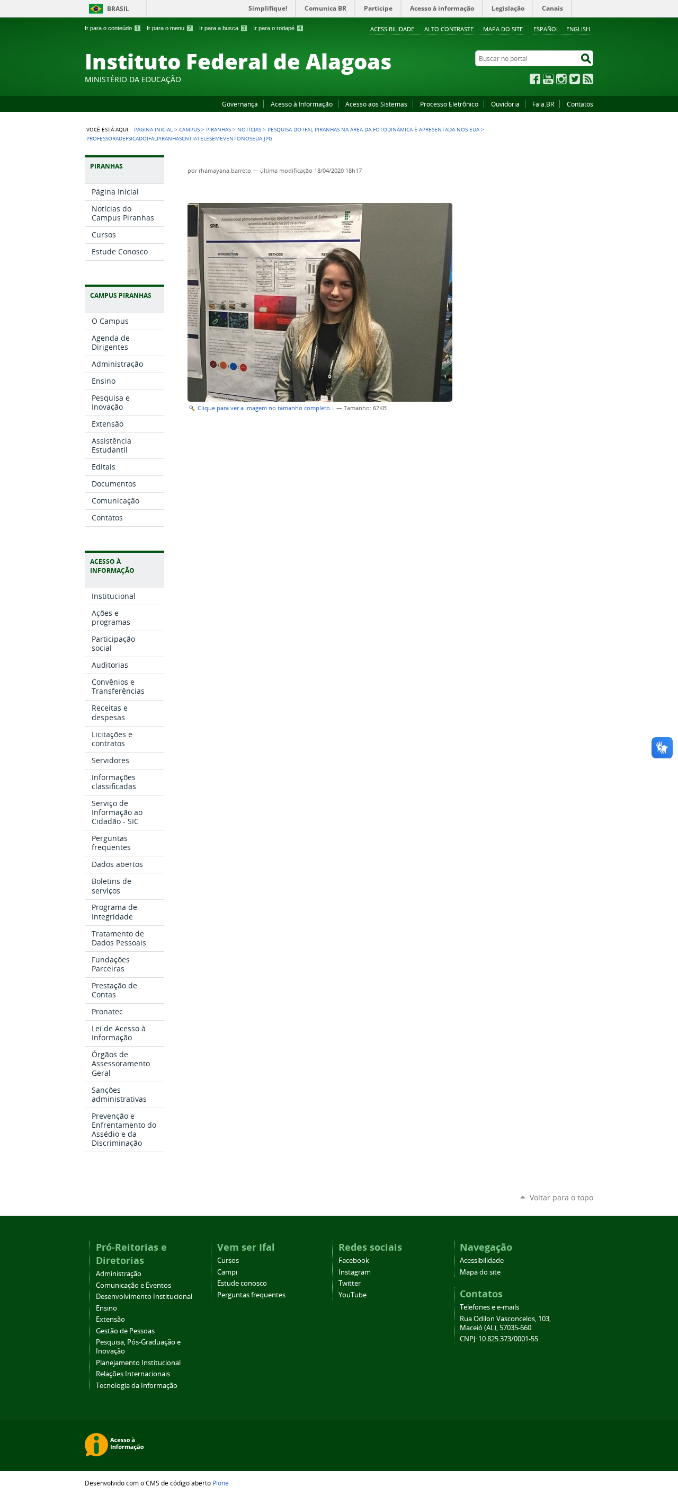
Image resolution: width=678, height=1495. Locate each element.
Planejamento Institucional (138, 1362)
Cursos (228, 1260)
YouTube (548, 79)
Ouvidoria (505, 104)
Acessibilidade (392, 29)
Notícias (249, 129)
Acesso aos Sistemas (376, 104)
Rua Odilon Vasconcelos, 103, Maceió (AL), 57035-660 (505, 1323)
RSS (588, 79)
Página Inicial (153, 129)
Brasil (118, 8)
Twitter (574, 79)
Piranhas (218, 129)
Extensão (110, 1319)
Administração (118, 1273)
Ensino (106, 1308)
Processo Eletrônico (449, 104)
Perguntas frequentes (251, 1294)
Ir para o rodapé (277, 28)
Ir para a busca (222, 28)
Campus (189, 129)
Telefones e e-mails (489, 1307)
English (578, 29)
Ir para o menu (169, 28)
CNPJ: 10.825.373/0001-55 (499, 1338)
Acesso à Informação (302, 104)
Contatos (580, 104)
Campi (227, 1272)
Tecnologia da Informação (136, 1385)
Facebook (535, 79)
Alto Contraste (449, 29)
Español (546, 29)
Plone (220, 1483)
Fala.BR (543, 104)
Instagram (561, 79)
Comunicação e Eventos (133, 1285)
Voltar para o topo (561, 1197)
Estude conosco (242, 1283)
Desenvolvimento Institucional (144, 1296)
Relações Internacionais (133, 1373)
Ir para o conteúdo (112, 28)
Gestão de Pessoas (125, 1330)
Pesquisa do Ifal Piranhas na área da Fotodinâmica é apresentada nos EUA (373, 129)
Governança (240, 104)
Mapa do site (503, 29)
